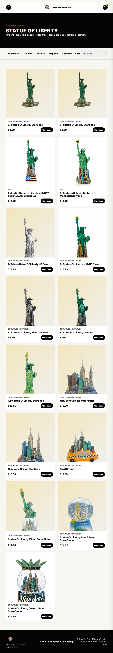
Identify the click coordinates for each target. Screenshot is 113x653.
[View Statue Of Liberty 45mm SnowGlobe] (30, 506)
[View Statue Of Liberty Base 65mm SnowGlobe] (82, 506)
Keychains (67, 54)
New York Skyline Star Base (24, 469)
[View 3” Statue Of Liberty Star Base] (82, 93)
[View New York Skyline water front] (82, 369)
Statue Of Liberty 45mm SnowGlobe (29, 539)
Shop (43, 641)
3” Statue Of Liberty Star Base (77, 124)
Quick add (46, 130)
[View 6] (30, 232)
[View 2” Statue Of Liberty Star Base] (30, 93)
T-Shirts (28, 54)
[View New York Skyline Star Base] (30, 437)
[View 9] (82, 161)
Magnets (53, 54)
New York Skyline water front (77, 400)
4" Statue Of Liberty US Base (76, 332)
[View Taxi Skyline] (82, 437)
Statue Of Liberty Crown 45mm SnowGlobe (26, 610)
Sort (77, 53)
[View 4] (30, 301)
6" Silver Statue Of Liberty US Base (28, 264)
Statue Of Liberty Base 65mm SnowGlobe (77, 539)
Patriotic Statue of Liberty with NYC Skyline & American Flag (28, 194)
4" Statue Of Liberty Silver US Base (28, 332)
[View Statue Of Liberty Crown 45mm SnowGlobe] (30, 577)
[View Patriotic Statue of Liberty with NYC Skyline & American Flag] (30, 161)
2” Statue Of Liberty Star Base (25, 124)
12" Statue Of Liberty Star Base (26, 400)
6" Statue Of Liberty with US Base (79, 264)
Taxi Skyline (67, 469)
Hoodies (41, 54)
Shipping (68, 641)
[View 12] (30, 369)
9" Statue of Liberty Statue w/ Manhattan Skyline (77, 194)
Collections (54, 641)
